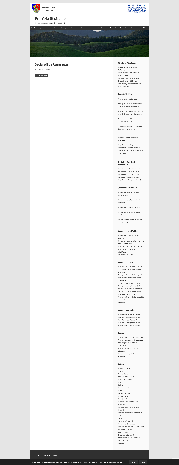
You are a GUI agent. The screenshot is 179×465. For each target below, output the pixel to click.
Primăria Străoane (50, 18)
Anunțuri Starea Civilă (125, 379)
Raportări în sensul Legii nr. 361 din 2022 (131, 427)
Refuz (143, 462)
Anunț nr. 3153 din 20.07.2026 (127, 343)
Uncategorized (123, 440)
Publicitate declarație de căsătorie (129, 314)
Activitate (52, 28)
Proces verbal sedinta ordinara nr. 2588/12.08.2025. (129, 193)
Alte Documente (123, 86)
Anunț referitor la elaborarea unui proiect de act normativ (129, 120)
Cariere (120, 385)
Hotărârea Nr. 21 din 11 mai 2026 (128, 171)
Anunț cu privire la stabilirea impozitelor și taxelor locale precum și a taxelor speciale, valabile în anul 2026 (131, 113)
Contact (133, 28)
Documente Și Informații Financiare (129, 84)
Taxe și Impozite (123, 432)
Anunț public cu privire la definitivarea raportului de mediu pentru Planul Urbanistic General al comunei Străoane (131, 105)
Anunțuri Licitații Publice (126, 377)
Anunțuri (113, 28)
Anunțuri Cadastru (124, 374)
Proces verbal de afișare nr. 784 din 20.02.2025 (129, 201)
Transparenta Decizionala (79, 28)
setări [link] (121, 462)
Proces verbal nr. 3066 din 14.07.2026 (130, 354)
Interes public (64, 28)
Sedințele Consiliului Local (126, 429)
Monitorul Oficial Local (98, 28)
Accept (133, 462)
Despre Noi (41, 28)
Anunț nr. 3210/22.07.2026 (126, 340)
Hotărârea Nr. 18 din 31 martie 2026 (129, 180)
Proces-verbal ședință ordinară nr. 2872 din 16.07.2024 (130, 221)
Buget (120, 382)
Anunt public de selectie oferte (128, 249)
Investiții (121, 410)
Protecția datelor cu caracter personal (130, 424)
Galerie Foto (124, 28)
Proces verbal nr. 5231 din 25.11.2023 (129, 235)
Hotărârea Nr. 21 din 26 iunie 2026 (129, 169)
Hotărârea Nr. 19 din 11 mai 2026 (128, 177)
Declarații (121, 390)
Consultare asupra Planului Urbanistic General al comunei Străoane (130, 127)
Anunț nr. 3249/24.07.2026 (126, 337)
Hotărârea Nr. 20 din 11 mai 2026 (128, 174)
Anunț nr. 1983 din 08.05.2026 (128, 99)
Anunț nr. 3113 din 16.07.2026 (127, 348)
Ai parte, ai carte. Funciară (126, 283)
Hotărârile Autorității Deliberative (128, 78)
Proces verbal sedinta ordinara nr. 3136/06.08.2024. (129, 213)
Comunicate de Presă (125, 388)
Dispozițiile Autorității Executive (128, 81)
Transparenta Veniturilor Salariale (129, 438)
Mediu (120, 418)
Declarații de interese (125, 396)
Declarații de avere (41, 75)
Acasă (33, 28)
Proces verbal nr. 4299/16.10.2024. (129, 207)
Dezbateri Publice (123, 399)
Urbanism (121, 443)
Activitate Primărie (124, 368)
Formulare (121, 404)
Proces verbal (122, 255)
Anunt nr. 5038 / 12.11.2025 (126, 246)
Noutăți (143, 28)
